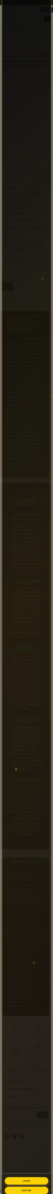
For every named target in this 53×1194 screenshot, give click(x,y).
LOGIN (26, 1181)
